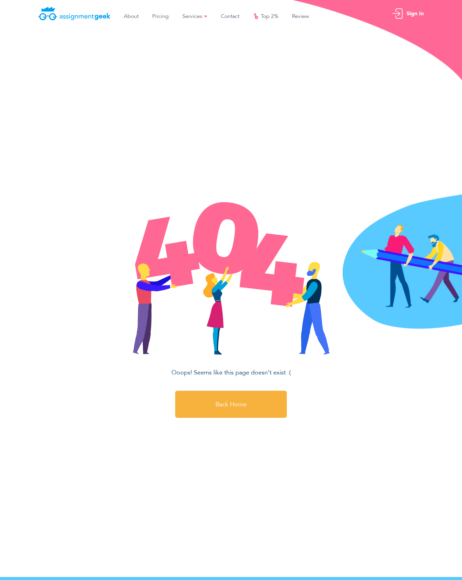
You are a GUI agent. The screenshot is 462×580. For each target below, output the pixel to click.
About (131, 16)
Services (192, 16)
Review (300, 16)
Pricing (160, 16)
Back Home (231, 404)
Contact (230, 16)
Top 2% (269, 16)
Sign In (415, 13)
